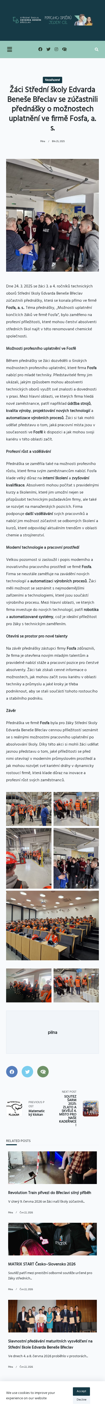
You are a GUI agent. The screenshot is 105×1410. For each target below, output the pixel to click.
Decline (81, 1399)
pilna (42, 141)
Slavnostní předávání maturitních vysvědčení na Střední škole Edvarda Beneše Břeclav (50, 1344)
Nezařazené (52, 80)
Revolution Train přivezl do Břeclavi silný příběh (49, 1193)
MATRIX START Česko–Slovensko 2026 (41, 1264)
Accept (81, 1391)
